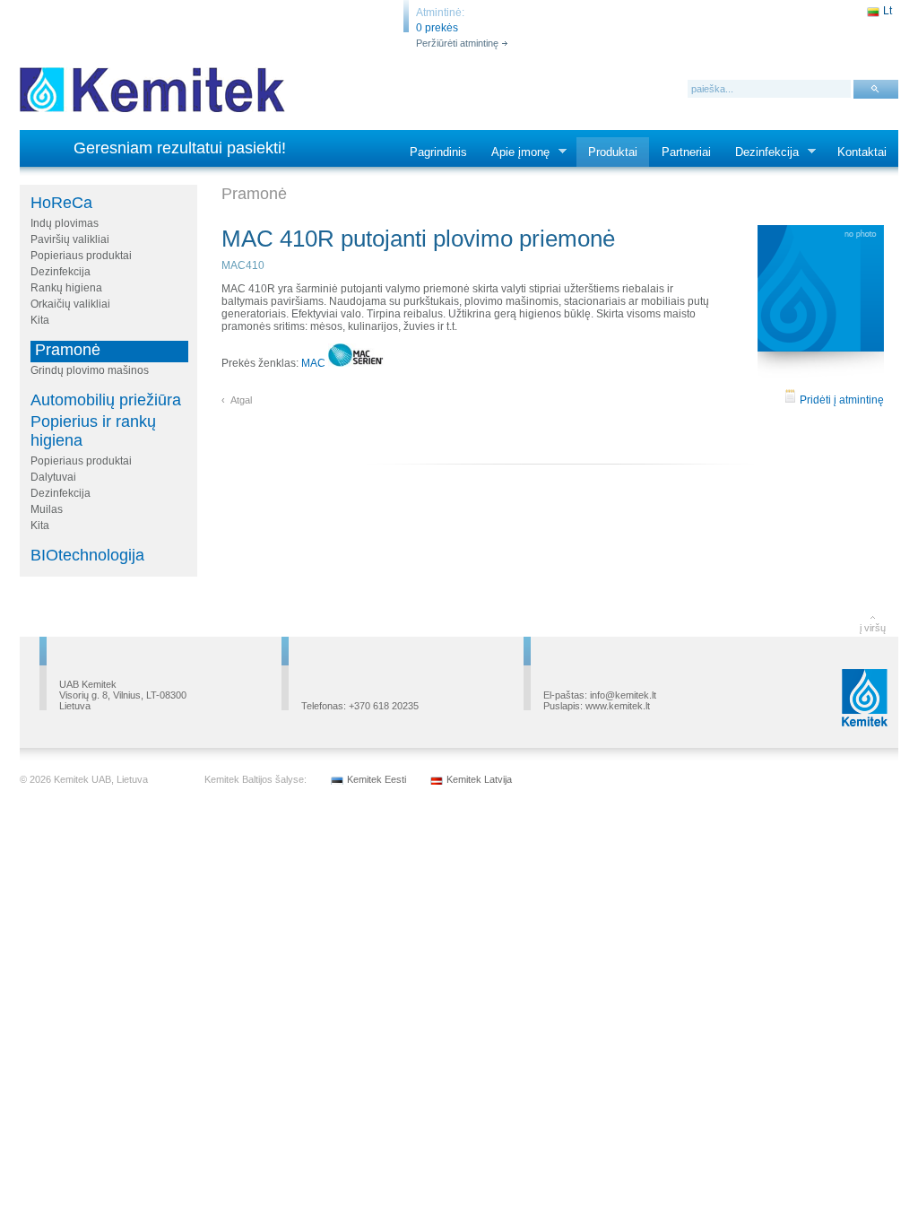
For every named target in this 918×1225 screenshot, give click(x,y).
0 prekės (437, 28)
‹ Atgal (236, 400)
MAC (314, 363)
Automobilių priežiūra (105, 400)
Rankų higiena (66, 288)
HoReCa (61, 203)
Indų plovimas (64, 223)
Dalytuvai (53, 477)
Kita (39, 320)
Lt (887, 10)
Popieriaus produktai (81, 255)
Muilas (46, 509)
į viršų (873, 627)
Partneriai (686, 152)
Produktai (612, 152)
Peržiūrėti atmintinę (457, 43)
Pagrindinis (438, 152)
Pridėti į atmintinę (840, 400)
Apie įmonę (515, 152)
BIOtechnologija (87, 555)
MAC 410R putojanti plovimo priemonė (418, 238)
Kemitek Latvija (479, 779)
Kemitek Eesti (376, 779)
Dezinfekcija (761, 152)
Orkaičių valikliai (70, 304)
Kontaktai (862, 152)
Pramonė (67, 350)
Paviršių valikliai (69, 239)
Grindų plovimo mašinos (89, 370)
